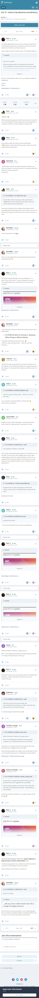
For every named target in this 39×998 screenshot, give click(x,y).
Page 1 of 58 (19, 31)
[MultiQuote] (2, 95)
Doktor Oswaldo (12, 770)
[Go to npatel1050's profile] (3, 418)
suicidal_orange (12, 726)
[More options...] (36, 39)
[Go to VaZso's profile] (3, 384)
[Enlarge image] (19, 301)
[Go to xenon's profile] (3, 646)
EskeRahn (9, 228)
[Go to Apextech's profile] (3, 162)
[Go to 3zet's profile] (3, 112)
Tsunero (9, 359)
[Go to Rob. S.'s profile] (3, 39)
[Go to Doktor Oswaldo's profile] (3, 771)
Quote (7, 95)
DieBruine (9, 692)
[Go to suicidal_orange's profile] (3, 726)
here (17, 233)
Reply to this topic (19, 25)
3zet (7, 111)
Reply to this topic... (10, 947)
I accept (20, 995)
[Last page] (36, 31)
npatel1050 (10, 417)
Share (20, 956)
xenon (8, 645)
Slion (8, 138)
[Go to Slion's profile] (3, 138)
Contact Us (19, 984)
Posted (12, 40)
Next (32, 31)
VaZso (8, 384)
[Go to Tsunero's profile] (3, 359)
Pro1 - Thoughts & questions (18, 19)
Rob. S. (5, 17)
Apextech (9, 161)
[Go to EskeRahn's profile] (3, 229)
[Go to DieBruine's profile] (3, 693)
